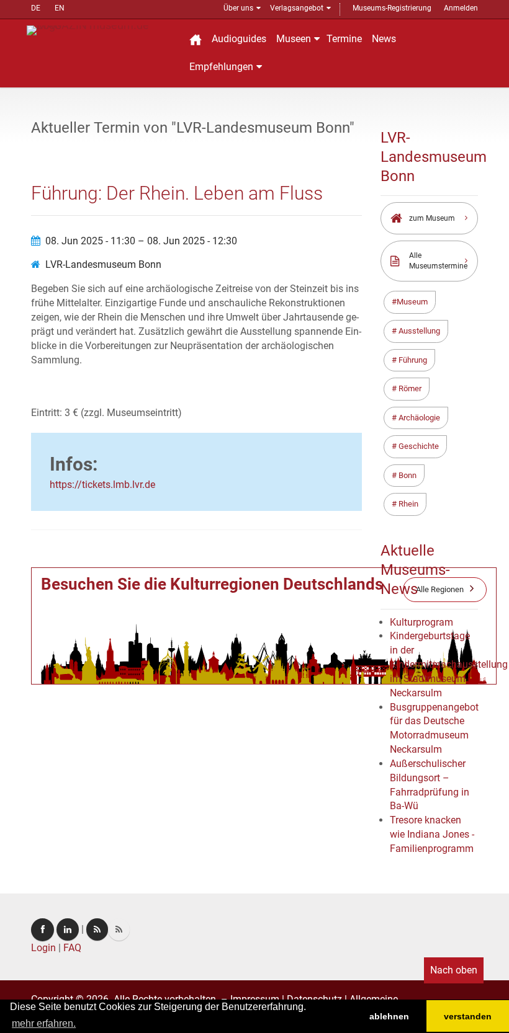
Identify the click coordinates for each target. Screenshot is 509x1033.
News (384, 39)
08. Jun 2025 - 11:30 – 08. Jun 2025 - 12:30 (141, 241)
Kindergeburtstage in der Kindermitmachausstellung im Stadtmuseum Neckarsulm (449, 664)
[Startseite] (195, 39)
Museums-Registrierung (392, 8)
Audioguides (239, 39)
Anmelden (461, 8)
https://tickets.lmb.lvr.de (102, 484)
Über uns (238, 8)
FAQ (72, 948)
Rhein (407, 503)
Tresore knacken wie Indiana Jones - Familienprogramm (432, 834)
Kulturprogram (421, 622)
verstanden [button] (468, 1016)
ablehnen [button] (389, 1016)
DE (35, 8)
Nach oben (453, 970)
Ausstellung (418, 330)
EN (60, 8)
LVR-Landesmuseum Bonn (103, 264)
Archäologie (418, 417)
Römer (409, 388)
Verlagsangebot (296, 8)
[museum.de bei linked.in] (67, 929)
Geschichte (418, 446)
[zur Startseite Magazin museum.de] (101, 29)
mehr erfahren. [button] (44, 1023)
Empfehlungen (221, 67)
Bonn (407, 475)
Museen (293, 39)
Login (43, 948)
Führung (412, 360)
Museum (412, 301)
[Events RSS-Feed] (97, 929)
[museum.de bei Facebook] (42, 929)
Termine (344, 39)
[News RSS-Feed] (119, 929)
